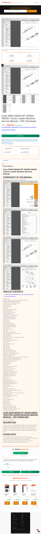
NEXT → (30, 471)
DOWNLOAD (7, 503)
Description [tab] (5, 160)
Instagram (22, 522)
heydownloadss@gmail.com (18, 2)
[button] (37, 66)
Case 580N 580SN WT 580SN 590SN (19, 139)
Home (3, 49)
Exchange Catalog (15, 519)
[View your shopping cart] (35, 2)
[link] (12, 529)
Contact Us (14, 522)
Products (23, 529)
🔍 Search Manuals (32, 11)
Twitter (22, 519)
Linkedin (22, 517)
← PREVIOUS (11, 471)
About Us (14, 517)
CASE (6, 49)
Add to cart (20, 135)
